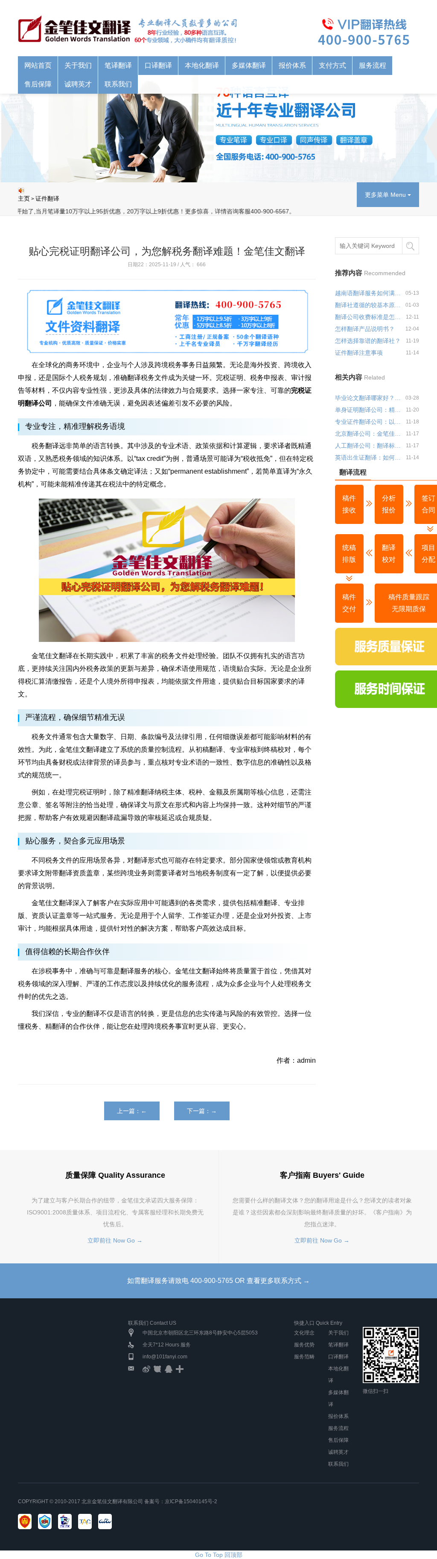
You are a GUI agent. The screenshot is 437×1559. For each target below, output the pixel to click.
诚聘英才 (338, 1452)
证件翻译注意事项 (359, 352)
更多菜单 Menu (386, 194)
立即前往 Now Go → (115, 1240)
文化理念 (304, 1333)
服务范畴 (304, 1357)
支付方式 (332, 65)
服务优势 (304, 1345)
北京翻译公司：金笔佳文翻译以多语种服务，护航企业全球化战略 (368, 433)
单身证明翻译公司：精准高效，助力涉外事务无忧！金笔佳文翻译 (368, 409)
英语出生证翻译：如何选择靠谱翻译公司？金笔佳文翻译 (368, 457)
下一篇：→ (202, 1110)
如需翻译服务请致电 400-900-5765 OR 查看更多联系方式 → (218, 1280)
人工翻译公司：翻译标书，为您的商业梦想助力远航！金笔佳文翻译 (368, 445)
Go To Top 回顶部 (218, 1554)
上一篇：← (132, 1110)
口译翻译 (338, 1357)
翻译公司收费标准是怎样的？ (368, 317)
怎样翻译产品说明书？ (365, 328)
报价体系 (338, 1416)
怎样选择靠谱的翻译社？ (368, 340)
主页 (24, 198)
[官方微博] (146, 1369)
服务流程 (372, 65)
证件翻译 (47, 198)
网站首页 (38, 65)
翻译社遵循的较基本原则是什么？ (368, 305)
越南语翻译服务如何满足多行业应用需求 (368, 293)
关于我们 (338, 1333)
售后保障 (338, 1440)
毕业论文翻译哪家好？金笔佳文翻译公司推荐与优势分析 (368, 397)
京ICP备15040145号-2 (191, 1501)
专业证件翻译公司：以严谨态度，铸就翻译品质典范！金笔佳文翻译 (368, 421)
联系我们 (338, 1464)
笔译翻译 (338, 1345)
